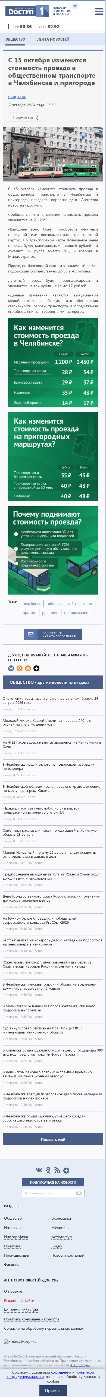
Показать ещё (53, 1139)
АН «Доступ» (80, 1365)
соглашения (61, 1372)
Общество (17, 97)
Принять (53, 1390)
